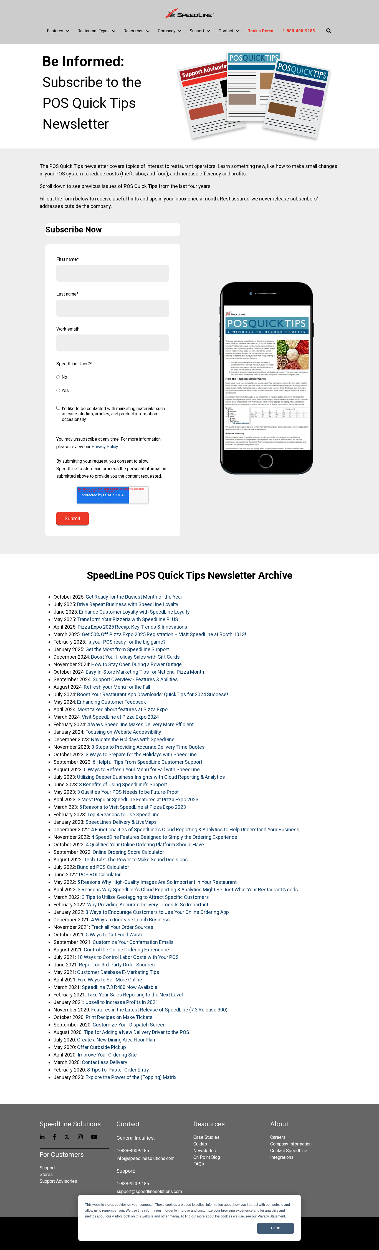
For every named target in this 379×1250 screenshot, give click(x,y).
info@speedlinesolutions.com (146, 1158)
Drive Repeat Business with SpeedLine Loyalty (127, 604)
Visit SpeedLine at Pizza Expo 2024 (120, 717)
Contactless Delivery (104, 1062)
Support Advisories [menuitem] (58, 1181)
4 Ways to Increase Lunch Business (130, 919)
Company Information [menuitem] (291, 1144)
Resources (133, 30)
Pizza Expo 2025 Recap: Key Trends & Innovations (132, 627)
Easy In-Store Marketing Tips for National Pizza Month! (146, 672)
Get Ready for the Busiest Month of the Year (134, 597)
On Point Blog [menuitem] (206, 1157)
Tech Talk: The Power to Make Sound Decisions (136, 859)
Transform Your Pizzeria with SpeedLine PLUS (127, 619)
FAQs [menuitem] (198, 1164)
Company (166, 30)
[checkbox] (112, 384)
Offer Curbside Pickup (101, 1047)
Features (55, 30)
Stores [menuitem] (46, 1174)
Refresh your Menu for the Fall (117, 687)
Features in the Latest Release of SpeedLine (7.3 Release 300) (159, 1010)
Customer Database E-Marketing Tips (118, 972)
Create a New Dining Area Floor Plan (116, 1040)
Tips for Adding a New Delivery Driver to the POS (136, 1032)
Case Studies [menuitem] (206, 1137)
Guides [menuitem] (200, 1144)
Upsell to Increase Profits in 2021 (121, 1002)
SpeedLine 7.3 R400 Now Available (119, 987)
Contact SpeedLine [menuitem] (288, 1150)
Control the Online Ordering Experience (126, 950)
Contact (226, 30)
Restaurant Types (94, 30)
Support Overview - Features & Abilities (135, 679)
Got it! (275, 1228)
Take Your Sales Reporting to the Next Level (135, 995)
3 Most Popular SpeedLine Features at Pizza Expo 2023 (138, 799)
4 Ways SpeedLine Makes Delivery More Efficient (140, 724)
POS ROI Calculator (100, 874)
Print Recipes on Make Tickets (119, 1017)
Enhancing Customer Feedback (111, 702)
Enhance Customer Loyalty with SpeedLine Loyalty (134, 612)
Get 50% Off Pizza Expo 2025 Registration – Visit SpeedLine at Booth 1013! (164, 634)
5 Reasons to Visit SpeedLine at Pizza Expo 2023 (132, 807)
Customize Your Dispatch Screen (129, 1025)
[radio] (112, 378)
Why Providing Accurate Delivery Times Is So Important (147, 904)
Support (197, 30)
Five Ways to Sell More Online (110, 980)
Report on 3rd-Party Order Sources (117, 965)
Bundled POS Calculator (103, 867)
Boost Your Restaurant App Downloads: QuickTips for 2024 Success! (152, 694)
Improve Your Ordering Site (107, 1055)
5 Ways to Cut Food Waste (114, 935)
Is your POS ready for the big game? (126, 642)
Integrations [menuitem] (282, 1157)
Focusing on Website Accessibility (123, 732)
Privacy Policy (105, 446)
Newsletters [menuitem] (205, 1150)
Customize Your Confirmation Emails (133, 942)
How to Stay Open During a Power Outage (136, 664)
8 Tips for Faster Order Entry (118, 1070)
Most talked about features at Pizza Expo (123, 709)
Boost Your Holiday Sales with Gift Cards (135, 657)
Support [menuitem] (47, 1167)
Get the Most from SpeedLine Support (127, 649)
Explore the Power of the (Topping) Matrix (130, 1077)
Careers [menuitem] (277, 1137)
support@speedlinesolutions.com (149, 1191)
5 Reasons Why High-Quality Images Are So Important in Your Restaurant (157, 882)
